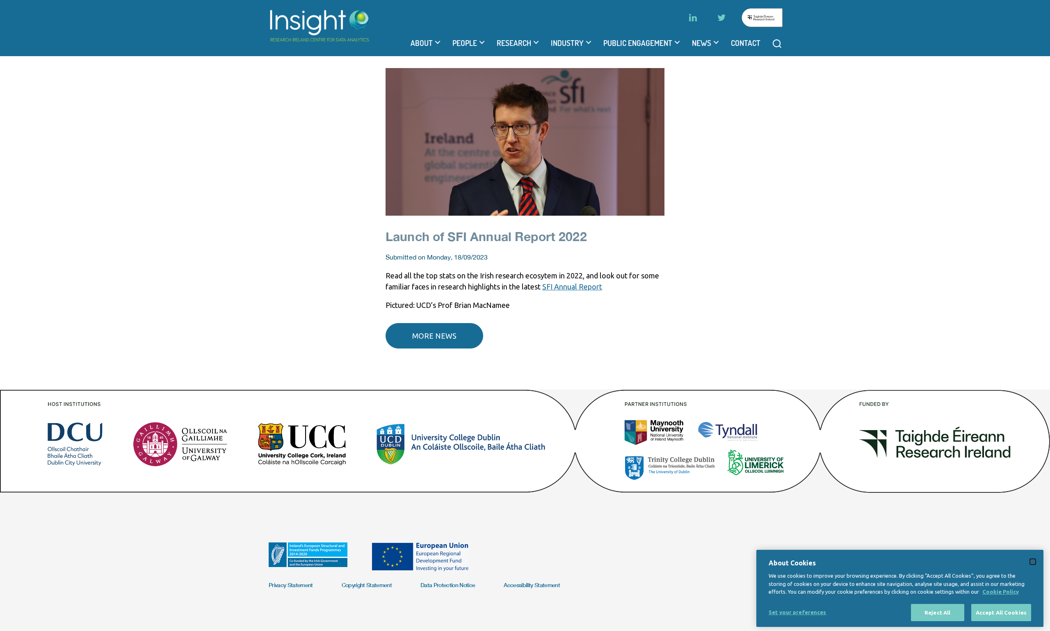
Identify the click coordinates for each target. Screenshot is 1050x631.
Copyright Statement (367, 584)
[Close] (1032, 561)
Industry (567, 43)
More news (434, 336)
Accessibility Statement (532, 584)
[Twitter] (721, 17)
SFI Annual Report (572, 286)
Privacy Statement (291, 584)
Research (514, 43)
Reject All (937, 612)
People (464, 43)
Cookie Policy (1000, 592)
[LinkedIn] (693, 17)
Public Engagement (637, 43)
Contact (745, 43)
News (701, 43)
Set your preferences (797, 612)
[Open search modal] (777, 43)
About (422, 43)
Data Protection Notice (447, 584)
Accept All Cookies (1001, 612)
